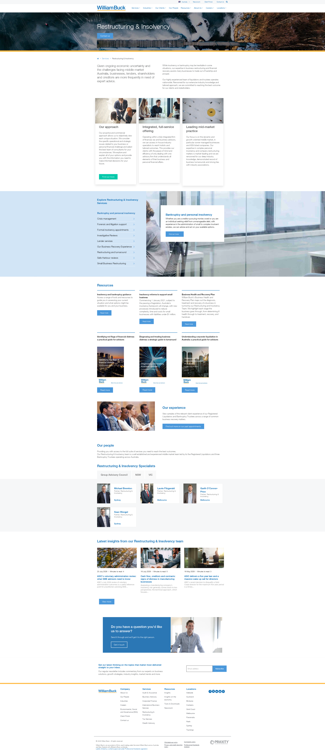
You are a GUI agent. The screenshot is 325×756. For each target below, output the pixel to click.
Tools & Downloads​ (172, 704)
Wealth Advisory (148, 723)
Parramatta (190, 717)
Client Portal (208, 2)
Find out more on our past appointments (183, 426)
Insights (167, 693)
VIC (151, 474)
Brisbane (189, 701)
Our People (124, 697)
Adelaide (189, 693)
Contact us (220, 2)
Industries (124, 701)
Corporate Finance (149, 701)
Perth (188, 721)
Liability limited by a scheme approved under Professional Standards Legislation (121, 749)
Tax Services (147, 719)
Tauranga (190, 730)
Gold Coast (190, 709)
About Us (124, 693)
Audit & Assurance (149, 693)
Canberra (189, 705)
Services (105, 58)
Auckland (190, 697)
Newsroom (196, 2)
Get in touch (119, 645)
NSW (138, 474)
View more (106, 601)
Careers (123, 705)
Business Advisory (149, 697)
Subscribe (219, 669)
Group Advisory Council (114, 474)
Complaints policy (190, 742)
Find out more (108, 177)
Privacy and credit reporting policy (173, 746)
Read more (104, 313)
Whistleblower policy (171, 742)
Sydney (189, 725)
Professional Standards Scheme (191, 746)
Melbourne (190, 713)
